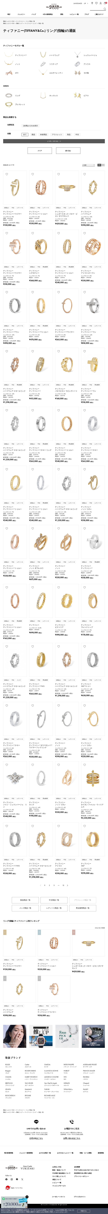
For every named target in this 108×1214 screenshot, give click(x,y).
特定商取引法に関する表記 (83, 1173)
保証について (56, 1179)
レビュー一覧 (56, 1183)
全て (25, 135)
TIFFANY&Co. (68, 1090)
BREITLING (9, 1084)
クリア (40, 150)
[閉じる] (27, 1196)
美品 (68, 135)
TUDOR (51, 1090)
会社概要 (77, 1167)
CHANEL (8, 1078)
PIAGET (85, 1090)
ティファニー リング (30, 23)
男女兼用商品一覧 (82, 908)
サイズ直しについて (59, 1176)
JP (85, 3)
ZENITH (8, 1090)
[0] (105, 3)
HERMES (67, 1084)
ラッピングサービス (59, 1186)
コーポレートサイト (58, 1197)
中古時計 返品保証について (61, 1173)
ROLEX (8, 1066)
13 (63, 885)
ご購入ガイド (99, 14)
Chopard (86, 1084)
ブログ (86, 14)
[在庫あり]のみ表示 (30, 126)
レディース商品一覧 (54, 908)
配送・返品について (59, 1170)
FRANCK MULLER (89, 1072)
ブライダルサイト (80, 1197)
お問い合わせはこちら (71, 1138)
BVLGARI (28, 1097)
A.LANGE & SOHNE (51, 1072)
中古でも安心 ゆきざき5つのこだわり (86, 1170)
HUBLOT (66, 1072)
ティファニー (20, 21)
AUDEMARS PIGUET (90, 1066)
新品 (33, 135)
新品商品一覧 (25, 900)
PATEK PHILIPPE (70, 1066)
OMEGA (47, 1066)
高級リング (19, 23)
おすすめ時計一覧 (45, 1153)
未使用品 (43, 135)
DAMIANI (28, 1090)
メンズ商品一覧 (25, 908)
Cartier (28, 1066)
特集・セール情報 (86, 1153)
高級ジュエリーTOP (8, 21)
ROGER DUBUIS (30, 1072)
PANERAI (86, 1078)
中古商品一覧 (54, 900)
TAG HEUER (29, 1084)
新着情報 (101, 1153)
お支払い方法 (56, 1167)
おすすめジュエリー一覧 (65, 1153)
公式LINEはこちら (36, 1138)
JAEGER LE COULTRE (51, 1078)
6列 (103, 165)
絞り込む (68, 150)
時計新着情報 (8, 1153)
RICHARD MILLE (49, 1097)
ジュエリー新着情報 (26, 1153)
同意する (84, 1211)
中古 (77, 135)
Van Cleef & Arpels (51, 1084)
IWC (65, 1078)
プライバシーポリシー (81, 1176)
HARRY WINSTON (31, 1078)
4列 (99, 165)
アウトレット (57, 135)
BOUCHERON (10, 1097)
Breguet (7, 1072)
